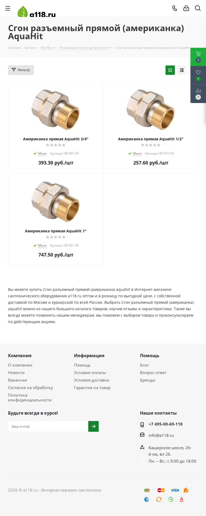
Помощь (82, 365)
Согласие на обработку (30, 387)
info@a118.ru (161, 435)
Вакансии (17, 380)
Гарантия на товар (92, 387)
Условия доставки (91, 380)
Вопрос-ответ (153, 372)
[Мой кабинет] (186, 8)
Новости (16, 372)
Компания (19, 355)
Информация (89, 355)
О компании (20, 365)
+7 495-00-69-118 (166, 424)
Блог (144, 365)
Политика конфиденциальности (30, 397)
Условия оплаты (90, 372)
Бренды (147, 380)
